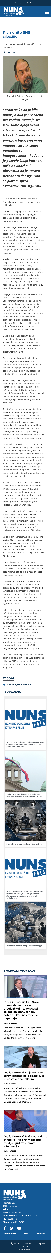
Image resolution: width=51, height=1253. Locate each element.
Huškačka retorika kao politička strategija (24, 946)
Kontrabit (28, 1250)
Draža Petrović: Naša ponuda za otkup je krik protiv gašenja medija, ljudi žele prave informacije (25, 1141)
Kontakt (6, 3)
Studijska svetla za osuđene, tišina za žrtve (24, 844)
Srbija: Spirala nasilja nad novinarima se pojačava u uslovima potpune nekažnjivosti (24, 795)
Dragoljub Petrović (19, 684)
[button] (45, 11)
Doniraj (18, 3)
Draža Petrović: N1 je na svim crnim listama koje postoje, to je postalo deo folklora (24, 1076)
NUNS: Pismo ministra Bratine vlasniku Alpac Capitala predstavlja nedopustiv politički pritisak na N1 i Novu (25, 744)
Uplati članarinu (32, 3)
